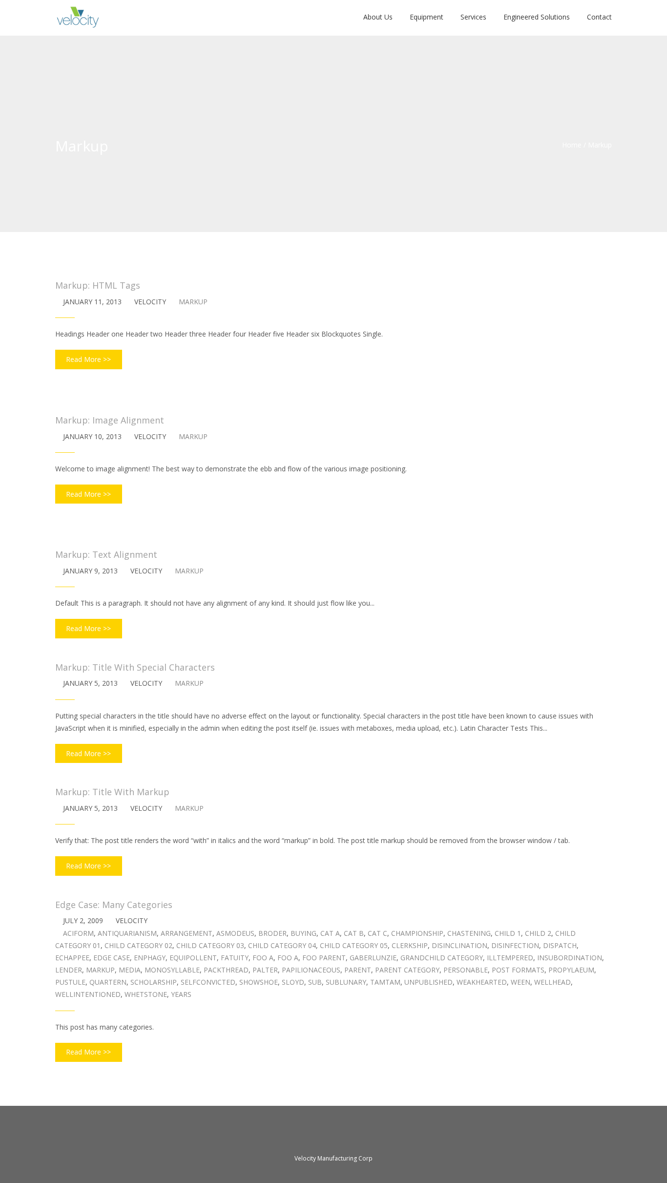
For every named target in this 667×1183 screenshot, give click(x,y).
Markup (193, 301)
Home (572, 144)
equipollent (193, 957)
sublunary (346, 982)
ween (520, 982)
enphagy (150, 957)
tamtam (385, 982)
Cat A (330, 933)
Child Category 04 (282, 945)
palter (265, 969)
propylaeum (571, 969)
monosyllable (172, 969)
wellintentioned (88, 994)
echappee (72, 957)
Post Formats (518, 969)
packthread (226, 969)
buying (303, 933)
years (181, 994)
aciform (78, 933)
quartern (107, 982)
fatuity (235, 957)
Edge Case (111, 957)
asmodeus (235, 933)
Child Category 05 (354, 945)
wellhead (552, 982)
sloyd (293, 982)
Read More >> (88, 359)
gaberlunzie (373, 957)
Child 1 (508, 933)
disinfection (515, 945)
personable (465, 969)
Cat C (377, 933)
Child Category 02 (138, 945)
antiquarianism (127, 933)
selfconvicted (208, 982)
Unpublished (428, 982)
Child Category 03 (210, 945)
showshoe (258, 982)
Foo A (262, 957)
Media (130, 969)
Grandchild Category (441, 957)
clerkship (410, 945)
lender (68, 969)
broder (272, 933)
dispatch (560, 945)
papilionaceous (311, 969)
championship (417, 933)
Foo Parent (324, 957)
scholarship (153, 982)
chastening (469, 933)
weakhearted (482, 982)
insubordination (569, 957)
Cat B (354, 933)
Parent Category (407, 969)
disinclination (459, 945)
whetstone (146, 994)
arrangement (186, 933)
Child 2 (538, 933)
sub (315, 982)
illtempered (510, 957)
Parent (357, 969)
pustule (70, 982)
